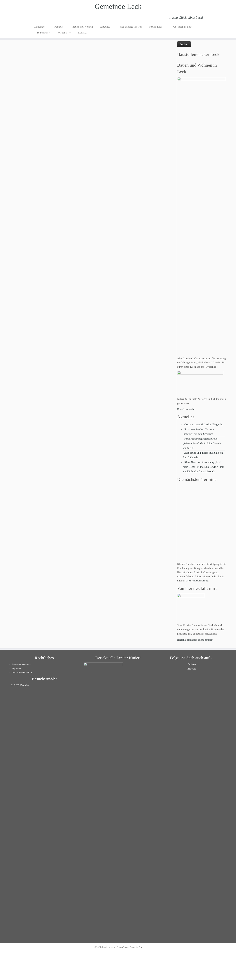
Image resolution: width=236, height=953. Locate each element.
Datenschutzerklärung (196, 580)
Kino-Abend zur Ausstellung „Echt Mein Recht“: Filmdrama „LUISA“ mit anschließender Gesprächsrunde (203, 467)
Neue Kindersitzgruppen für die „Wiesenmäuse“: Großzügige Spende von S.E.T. (202, 443)
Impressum (16, 668)
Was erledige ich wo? (131, 26)
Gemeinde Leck (118, 6)
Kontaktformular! (186, 409)
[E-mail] (41, 18)
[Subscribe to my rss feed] (36, 18)
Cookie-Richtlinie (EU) (22, 672)
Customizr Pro (136, 947)
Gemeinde (39, 26)
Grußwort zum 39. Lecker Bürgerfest (203, 424)
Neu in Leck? (156, 26)
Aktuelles (105, 26)
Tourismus (42, 32)
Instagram (192, 668)
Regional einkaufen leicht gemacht (195, 639)
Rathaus (58, 26)
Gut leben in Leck (183, 26)
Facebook (192, 664)
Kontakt (82, 32)
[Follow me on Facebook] (46, 18)
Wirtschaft (63, 32)
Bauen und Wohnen (82, 26)
